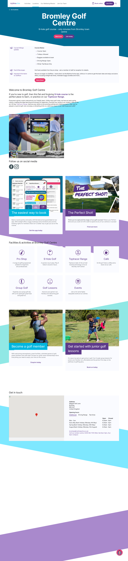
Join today (69, 36)
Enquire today (36, 362)
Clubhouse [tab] (73, 415)
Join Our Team (62, 3)
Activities (27, 3)
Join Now (109, 3)
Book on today (92, 367)
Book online (99, 3)
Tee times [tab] (92, 415)
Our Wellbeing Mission (48, 3)
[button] (36, 414)
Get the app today (35, 230)
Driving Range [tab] (82, 415)
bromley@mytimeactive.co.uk (78, 431)
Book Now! (40, 80)
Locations (35, 3)
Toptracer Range (22, 104)
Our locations (14, 9)
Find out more (92, 227)
